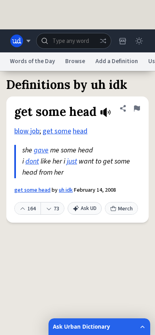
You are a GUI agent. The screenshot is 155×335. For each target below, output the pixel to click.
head (80, 131)
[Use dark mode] (139, 41)
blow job (26, 131)
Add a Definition (116, 61)
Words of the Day (32, 61)
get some (57, 131)
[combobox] (73, 41)
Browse (75, 61)
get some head (32, 190)
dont (32, 161)
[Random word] (103, 41)
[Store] (122, 41)
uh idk (66, 190)
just (72, 161)
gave (41, 150)
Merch (125, 209)
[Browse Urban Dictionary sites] (20, 41)
